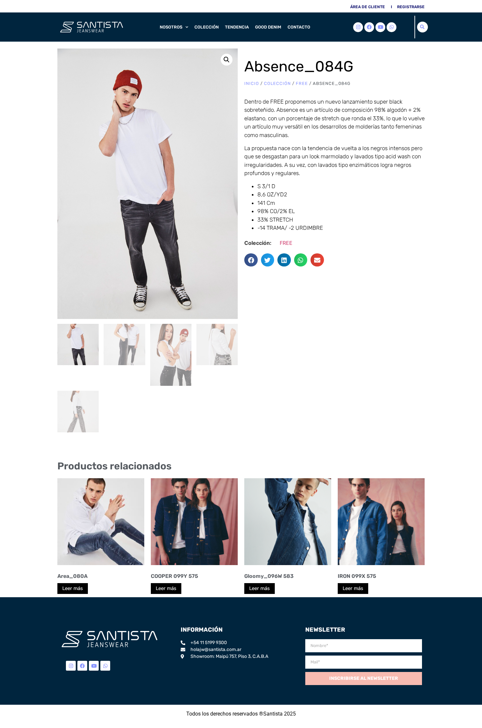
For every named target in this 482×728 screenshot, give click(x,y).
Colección (206, 27)
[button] (422, 27)
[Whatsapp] (391, 27)
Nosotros (171, 27)
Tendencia (237, 27)
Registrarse (411, 7)
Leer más (72, 588)
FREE (302, 83)
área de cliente (367, 7)
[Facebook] (369, 27)
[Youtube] (380, 27)
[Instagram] (358, 27)
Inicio (251, 83)
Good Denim (268, 27)
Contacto (299, 27)
